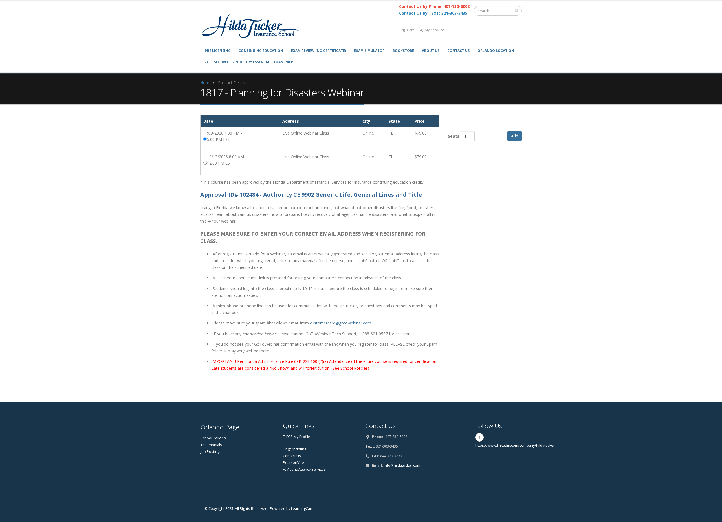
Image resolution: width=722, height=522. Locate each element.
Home (206, 82)
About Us (430, 50)
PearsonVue (293, 462)
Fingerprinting (294, 449)
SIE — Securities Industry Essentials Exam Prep (248, 62)
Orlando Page (220, 427)
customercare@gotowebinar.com (340, 323)
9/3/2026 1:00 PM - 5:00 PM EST (224, 136)
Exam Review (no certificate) (318, 50)
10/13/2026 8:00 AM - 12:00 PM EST (226, 160)
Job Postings (211, 451)
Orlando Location (495, 50)
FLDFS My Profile (296, 436)
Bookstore (403, 50)
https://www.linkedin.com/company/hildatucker (515, 445)
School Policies (213, 438)
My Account (434, 30)
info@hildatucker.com (402, 465)
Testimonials (211, 444)
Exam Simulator (369, 50)
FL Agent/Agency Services (304, 469)
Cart (410, 30)
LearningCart (301, 508)
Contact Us (458, 50)
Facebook (479, 437)
